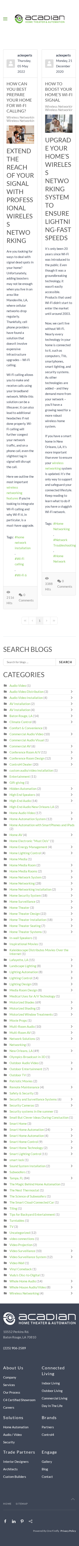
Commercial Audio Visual (26, 740)
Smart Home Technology (26, 1148)
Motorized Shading (22, 1008)
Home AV (15, 835)
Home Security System (25, 895)
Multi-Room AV (20, 1032)
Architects (10, 1469)
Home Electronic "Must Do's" (29, 841)
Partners (48, 1427)
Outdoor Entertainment (25, 1069)
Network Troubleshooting (64, 542)
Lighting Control (20, 978)
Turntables (16, 1220)
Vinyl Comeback (20, 1269)
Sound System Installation (27, 1166)
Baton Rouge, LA (20, 716)
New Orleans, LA (21, 1051)
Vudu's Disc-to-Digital (24, 1275)
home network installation (23, 542)
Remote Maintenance (24, 1087)
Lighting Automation (23, 972)
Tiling (13, 1208)
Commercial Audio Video (26, 734)
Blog (45, 1469)
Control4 (48, 1434)
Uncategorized (19, 1233)
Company (9, 1377)
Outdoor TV (17, 1075)
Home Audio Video (22, 813)
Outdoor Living (52, 1391)
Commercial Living (54, 1398)
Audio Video (17, 685)
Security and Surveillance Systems (33, 1099)
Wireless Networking (21, 117)
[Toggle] (73, 691)
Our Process (11, 1392)
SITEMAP (22, 1503)
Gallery (47, 1461)
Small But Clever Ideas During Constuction (38, 1117)
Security (9, 1442)
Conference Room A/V (24, 752)
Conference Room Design (26, 758)
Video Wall (16, 1263)
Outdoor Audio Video (24, 1063)
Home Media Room (22, 865)
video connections (21, 1239)
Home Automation (15, 1427)
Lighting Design (20, 984)
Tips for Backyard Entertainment (32, 1214)
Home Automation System (27, 819)
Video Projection (20, 1245)
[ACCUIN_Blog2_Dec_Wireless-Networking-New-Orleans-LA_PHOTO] (59, 124)
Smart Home (18, 1123)
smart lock (16, 1160)
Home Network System (25, 877)
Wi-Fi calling (19, 561)
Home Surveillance (22, 901)
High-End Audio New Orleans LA (31, 807)
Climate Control (20, 722)
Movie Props (18, 1020)
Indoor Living (51, 1383)
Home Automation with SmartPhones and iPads (42, 825)
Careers (8, 1407)
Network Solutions (22, 1038)
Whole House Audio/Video (27, 1287)
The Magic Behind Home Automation (34, 1184)
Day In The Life (52, 1406)
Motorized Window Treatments (31, 1014)
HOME (7, 1503)
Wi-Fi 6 (22, 575)
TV (11, 1226)
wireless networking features (14, 492)
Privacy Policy (68, 1530)
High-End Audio (20, 801)
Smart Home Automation (26, 1129)
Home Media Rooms (23, 871)
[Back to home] (39, 18)
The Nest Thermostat (24, 1190)
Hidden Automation (23, 788)
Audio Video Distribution (26, 691)
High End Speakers (22, 795)
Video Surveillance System (27, 1257)
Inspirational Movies (23, 944)
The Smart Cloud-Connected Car (31, 1202)
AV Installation (19, 704)
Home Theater (19, 907)
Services (9, 1385)
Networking (17, 1045)
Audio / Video (12, 1434)
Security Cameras (22, 1105)
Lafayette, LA (18, 960)
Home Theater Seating (25, 926)
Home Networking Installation (30, 889)
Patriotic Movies (21, 1081)
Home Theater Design (24, 913)
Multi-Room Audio (22, 1026)
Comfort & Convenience (26, 728)
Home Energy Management (28, 847)
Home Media (18, 859)
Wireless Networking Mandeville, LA (32, 120)
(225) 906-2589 (14, 1348)
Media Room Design (23, 990)
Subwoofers (17, 1172)
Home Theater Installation (27, 920)
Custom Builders (14, 1476)
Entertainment (19, 776)
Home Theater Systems (25, 932)
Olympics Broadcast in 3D (27, 1057)
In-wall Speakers (20, 938)
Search (65, 662)
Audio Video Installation (26, 698)
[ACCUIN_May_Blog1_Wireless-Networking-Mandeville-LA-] (20, 134)
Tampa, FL (16, 1178)
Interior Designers (16, 1461)
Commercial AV (20, 746)
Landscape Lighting (22, 966)
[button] (5, 18)
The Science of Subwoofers (27, 1196)
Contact (47, 1476)
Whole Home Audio (22, 1281)
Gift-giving (16, 782)
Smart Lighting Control (25, 1154)
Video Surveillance (22, 1251)
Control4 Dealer (20, 764)
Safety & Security (21, 1093)
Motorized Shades (22, 1002)
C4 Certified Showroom (19, 1400)
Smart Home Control (23, 1142)
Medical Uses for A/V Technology (32, 996)
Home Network (59, 558)
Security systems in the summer (31, 1111)
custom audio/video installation (31, 770)
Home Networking (61, 526)
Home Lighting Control (25, 853)
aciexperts (24, 55)
